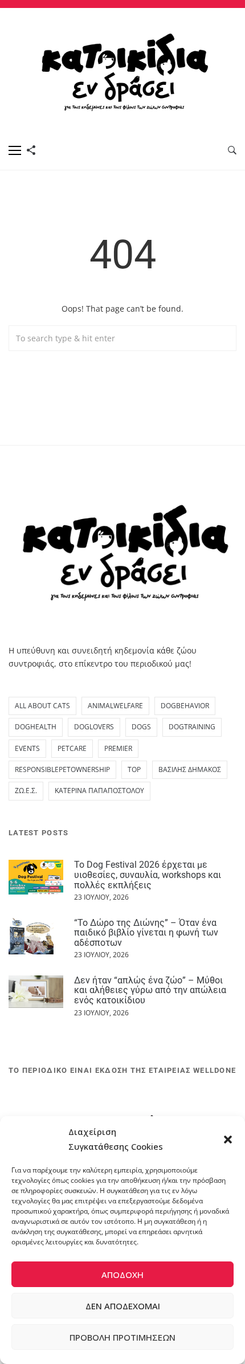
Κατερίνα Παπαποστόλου (99, 790)
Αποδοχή (122, 1274)
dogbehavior (185, 705)
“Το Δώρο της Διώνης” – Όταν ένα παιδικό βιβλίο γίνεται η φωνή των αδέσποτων (146, 932)
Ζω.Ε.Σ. (26, 790)
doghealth (35, 727)
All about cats (42, 705)
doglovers (94, 727)
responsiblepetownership (62, 769)
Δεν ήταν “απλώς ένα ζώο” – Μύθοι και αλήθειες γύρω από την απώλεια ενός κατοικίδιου (150, 990)
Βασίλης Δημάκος (189, 769)
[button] (228, 1139)
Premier (118, 748)
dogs (141, 727)
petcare (72, 748)
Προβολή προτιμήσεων (122, 1337)
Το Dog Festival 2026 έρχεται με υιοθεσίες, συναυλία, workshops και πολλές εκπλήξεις (147, 874)
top (134, 769)
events (27, 748)
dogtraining (192, 727)
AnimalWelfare (115, 705)
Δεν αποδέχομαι (122, 1306)
